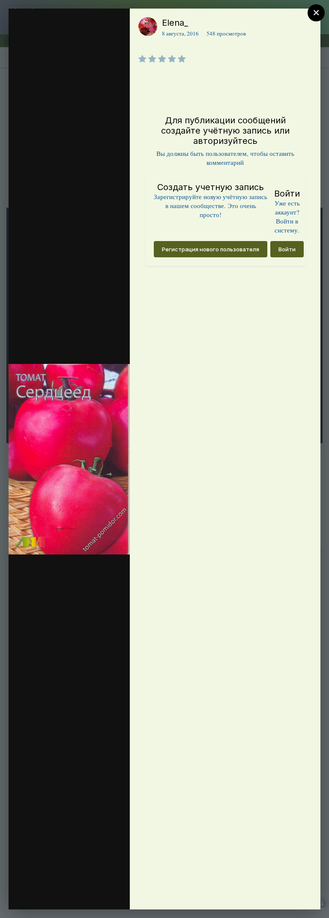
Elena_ (175, 23)
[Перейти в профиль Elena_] (147, 26)
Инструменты (92, 894)
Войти (287, 249)
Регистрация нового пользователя (210, 249)
